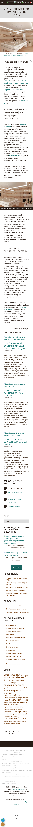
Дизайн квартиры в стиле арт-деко (17, 587)
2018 (22, 675)
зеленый (6, 690)
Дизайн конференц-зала (13, 644)
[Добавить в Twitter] (9, 737)
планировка (7, 711)
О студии (13, 748)
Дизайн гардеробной (12, 641)
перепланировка (20, 709)
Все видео (16, 567)
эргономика (15, 723)
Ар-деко (4, 783)
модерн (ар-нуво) (19, 702)
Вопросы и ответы (20, 750)
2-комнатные (13, 770)
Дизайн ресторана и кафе (14, 653)
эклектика (7, 723)
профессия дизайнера (12, 714)
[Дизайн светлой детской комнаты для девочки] (16, 434)
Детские (26, 763)
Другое (17, 774)
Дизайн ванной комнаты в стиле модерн (13, 393)
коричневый (9, 697)
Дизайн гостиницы (12, 647)
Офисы (4, 759)
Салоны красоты (17, 757)
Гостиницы (26, 757)
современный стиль (15, 718)
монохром (7, 704)
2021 (5, 677)
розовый (24, 714)
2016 (12, 675)
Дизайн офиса (10, 650)
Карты (9, 779)
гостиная (6, 683)
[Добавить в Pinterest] (12, 737)
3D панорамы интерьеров (14, 631)
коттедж (19, 698)
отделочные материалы (13, 707)
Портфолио (17, 752)
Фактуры (4, 779)
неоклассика (15, 704)
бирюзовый (15, 680)
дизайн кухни (19, 688)
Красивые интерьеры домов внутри (17, 612)
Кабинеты (20, 763)
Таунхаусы (21, 754)
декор (13, 682)
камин (22, 690)
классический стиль (13, 695)
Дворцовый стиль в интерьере (15, 590)
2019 (26, 675)
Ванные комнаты (6, 765)
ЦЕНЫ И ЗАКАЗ (14, 506)
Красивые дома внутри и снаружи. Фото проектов (17, 594)
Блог (3, 776)
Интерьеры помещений (17, 761)
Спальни (14, 763)
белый (7, 680)
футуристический (21, 721)
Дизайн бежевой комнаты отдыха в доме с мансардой (14, 346)
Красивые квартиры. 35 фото (15, 606)
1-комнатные (5, 770)
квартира (8, 693)
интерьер (14, 690)
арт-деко (11, 677)
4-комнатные (28, 770)
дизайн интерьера (14, 685)
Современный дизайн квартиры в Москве (16, 583)
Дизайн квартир (11, 625)
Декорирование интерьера (14, 664)
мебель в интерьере (18, 700)
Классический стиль (13, 783)
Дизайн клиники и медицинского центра (16, 660)
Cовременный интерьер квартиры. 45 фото (17, 579)
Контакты (8, 776)
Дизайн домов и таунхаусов (15, 628)
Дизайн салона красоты (13, 656)
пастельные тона (9, 709)
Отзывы (12, 750)
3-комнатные (21, 770)
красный (25, 697)
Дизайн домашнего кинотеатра (15, 637)
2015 (7, 674)
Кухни (9, 763)
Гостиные (4, 763)
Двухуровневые (6, 772)
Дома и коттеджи (13, 754)
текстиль (6, 721)
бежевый (21, 677)
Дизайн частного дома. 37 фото (16, 609)
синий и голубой (10, 716)
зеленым (7, 81)
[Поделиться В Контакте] (5, 737)
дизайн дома (14, 156)
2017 (18, 675)
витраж (22, 680)
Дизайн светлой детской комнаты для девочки (16, 442)
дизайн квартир (9, 688)
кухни (6, 700)
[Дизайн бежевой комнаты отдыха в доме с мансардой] (16, 338)
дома (25, 687)
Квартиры (4, 754)
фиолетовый (12, 721)
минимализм (8, 702)
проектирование (19, 711)
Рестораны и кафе (7, 757)
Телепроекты (10, 634)
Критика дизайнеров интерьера (20, 776)
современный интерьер (13, 90)
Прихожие (15, 765)
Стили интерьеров (10, 781)
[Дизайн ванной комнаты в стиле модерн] (16, 385)
